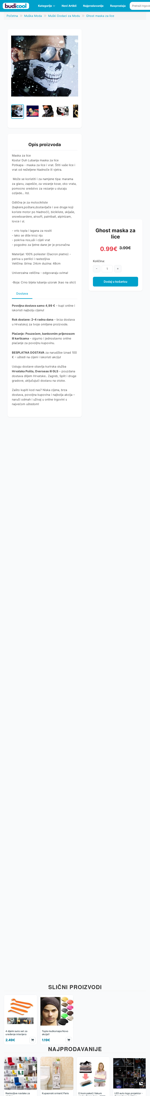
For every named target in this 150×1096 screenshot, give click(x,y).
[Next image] (75, 113)
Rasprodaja (118, 6)
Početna (12, 16)
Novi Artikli (69, 6)
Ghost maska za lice (100, 16)
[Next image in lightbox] (74, 66)
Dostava (22, 293)
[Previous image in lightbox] (15, 66)
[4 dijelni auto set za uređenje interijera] (20, 1020)
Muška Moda (33, 16)
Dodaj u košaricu (115, 281)
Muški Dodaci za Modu (64, 16)
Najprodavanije (93, 6)
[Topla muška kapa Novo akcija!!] (57, 1020)
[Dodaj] (32, 1040)
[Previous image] (14, 113)
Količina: (99, 261)
